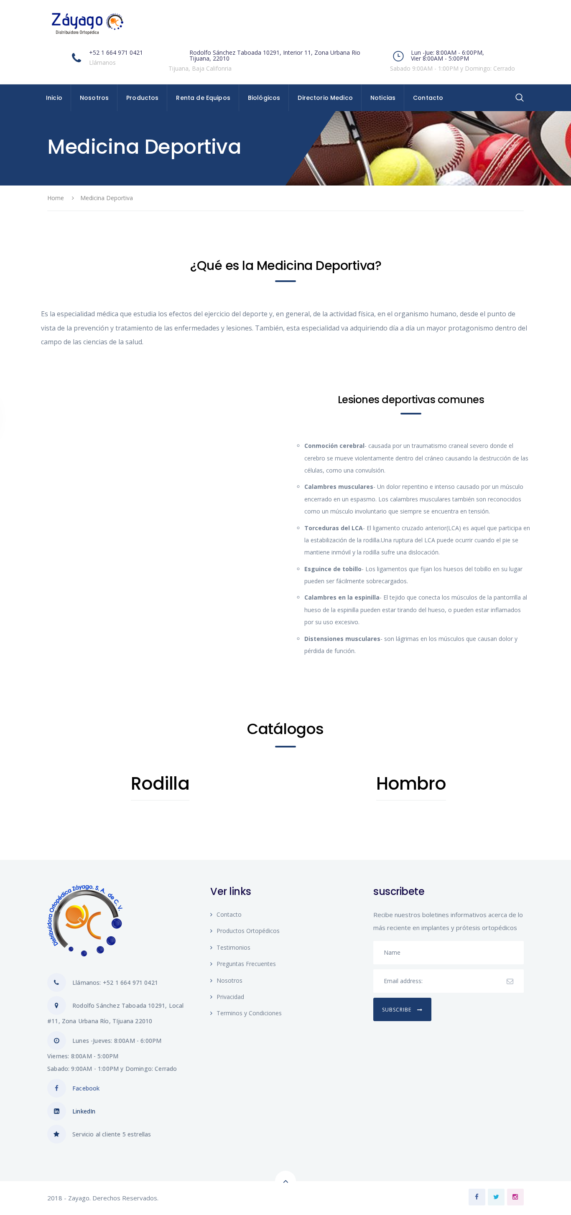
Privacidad (230, 997)
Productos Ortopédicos (248, 931)
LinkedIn (83, 1111)
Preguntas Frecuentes (246, 964)
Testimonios (233, 947)
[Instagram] (515, 1197)
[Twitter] (496, 1197)
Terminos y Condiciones (249, 1013)
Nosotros (229, 980)
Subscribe (397, 1009)
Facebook (85, 1088)
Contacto (229, 914)
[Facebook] (477, 1197)
